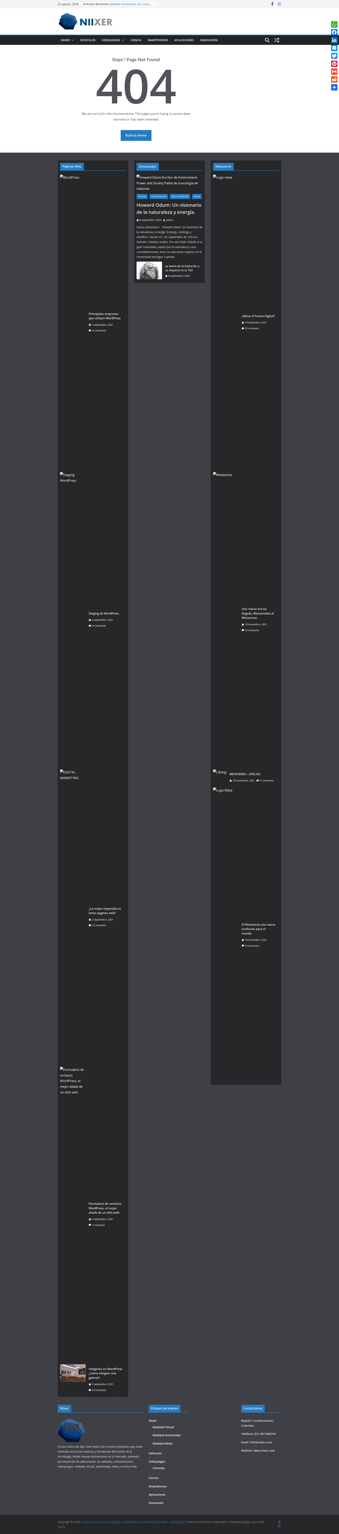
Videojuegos (111, 40)
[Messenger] (334, 48)
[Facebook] (334, 32)
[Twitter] (334, 56)
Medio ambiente (180, 196)
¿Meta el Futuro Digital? (258, 316)
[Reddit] (334, 79)
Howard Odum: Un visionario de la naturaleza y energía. (169, 208)
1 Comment (98, 1225)
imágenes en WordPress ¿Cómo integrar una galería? (105, 1373)
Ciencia (136, 40)
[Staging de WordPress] (73, 619)
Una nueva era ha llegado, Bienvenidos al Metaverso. (258, 613)
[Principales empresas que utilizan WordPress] (73, 322)
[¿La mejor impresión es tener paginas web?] (73, 916)
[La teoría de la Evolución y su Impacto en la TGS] (149, 271)
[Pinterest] (334, 64)
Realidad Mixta (163, 1443)
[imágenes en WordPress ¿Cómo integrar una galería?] (73, 1379)
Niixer (65, 40)
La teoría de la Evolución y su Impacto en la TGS (182, 268)
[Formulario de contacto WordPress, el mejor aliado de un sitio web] (73, 1214)
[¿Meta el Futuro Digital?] (226, 322)
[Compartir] (334, 87)
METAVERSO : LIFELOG (245, 774)
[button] (72, 40)
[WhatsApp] (334, 24)
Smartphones (158, 40)
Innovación (209, 40)
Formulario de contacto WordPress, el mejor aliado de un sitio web (105, 1208)
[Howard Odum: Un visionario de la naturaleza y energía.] (169, 183)
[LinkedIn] (334, 40)
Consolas (159, 1468)
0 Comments (99, 330)
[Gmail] (334, 72)
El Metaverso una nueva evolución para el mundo (258, 928)
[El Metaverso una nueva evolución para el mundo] (226, 935)
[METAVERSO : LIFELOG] (219, 777)
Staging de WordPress (104, 613)
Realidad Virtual (163, 1427)
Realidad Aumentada (166, 1435)
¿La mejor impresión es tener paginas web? (105, 911)
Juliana (169, 220)
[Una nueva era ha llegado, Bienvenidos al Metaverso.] (226, 619)
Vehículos (88, 40)
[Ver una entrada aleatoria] (276, 40)
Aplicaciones (184, 40)
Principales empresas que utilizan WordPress (105, 316)
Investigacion (158, 196)
